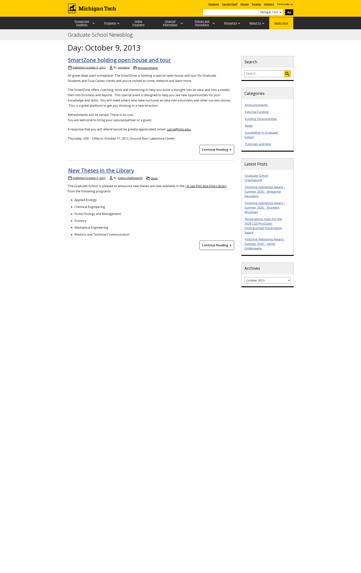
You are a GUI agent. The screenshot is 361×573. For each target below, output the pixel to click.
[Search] (287, 74)
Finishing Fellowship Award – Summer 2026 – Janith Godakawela (264, 243)
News (154, 178)
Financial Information (170, 23)
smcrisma (124, 67)
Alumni (244, 4)
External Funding (257, 112)
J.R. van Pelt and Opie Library (206, 186)
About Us (255, 23)
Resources (230, 23)
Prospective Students (81, 23)
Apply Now (281, 23)
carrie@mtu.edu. (179, 129)
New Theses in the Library (101, 170)
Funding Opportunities (261, 119)
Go (289, 12)
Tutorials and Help (258, 144)
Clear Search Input (255, 12)
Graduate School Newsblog (100, 35)
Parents (256, 4)
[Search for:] (264, 74)
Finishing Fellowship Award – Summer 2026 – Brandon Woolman (264, 207)
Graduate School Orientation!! (256, 178)
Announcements (148, 68)
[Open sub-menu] (291, 4)
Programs (110, 23)
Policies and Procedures (202, 23)
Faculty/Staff (229, 4)
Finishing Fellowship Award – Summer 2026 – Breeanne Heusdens (264, 191)
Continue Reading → (217, 149)
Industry (269, 4)
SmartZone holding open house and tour (119, 59)
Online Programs (138, 23)
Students (213, 4)
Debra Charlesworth (130, 178)
